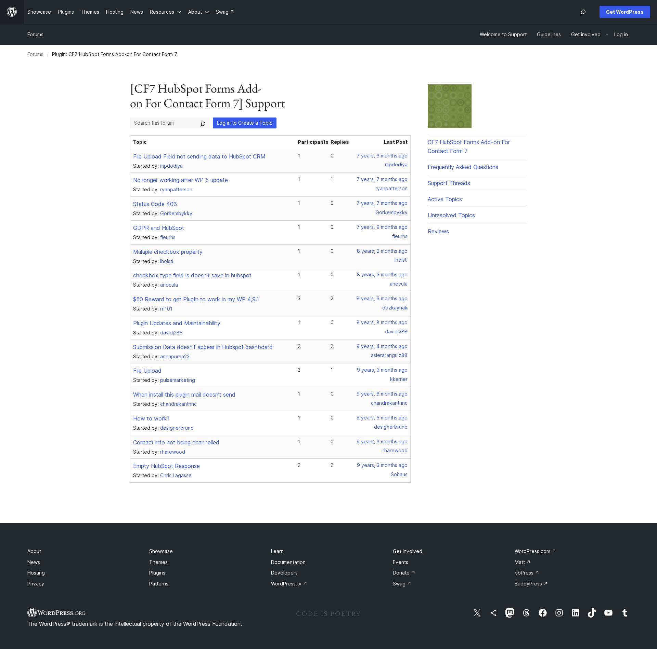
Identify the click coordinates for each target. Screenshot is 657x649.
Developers (284, 573)
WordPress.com (535, 551)
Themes (158, 562)
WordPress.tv (289, 583)
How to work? (151, 418)
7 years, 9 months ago (382, 227)
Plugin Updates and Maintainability (176, 323)
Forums (35, 34)
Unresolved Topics (451, 215)
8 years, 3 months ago (382, 274)
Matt (523, 562)
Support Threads (449, 183)
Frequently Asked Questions (463, 167)
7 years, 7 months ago (382, 179)
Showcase (161, 551)
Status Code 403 (155, 204)
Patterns (158, 583)
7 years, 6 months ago (382, 155)
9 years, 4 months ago (382, 346)
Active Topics (445, 199)
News (33, 562)
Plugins (157, 573)
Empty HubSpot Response (166, 465)
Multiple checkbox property (168, 251)
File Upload (147, 370)
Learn (277, 551)
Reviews (438, 231)
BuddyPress (531, 583)
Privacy (35, 583)
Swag (402, 583)
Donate (404, 573)
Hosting (36, 573)
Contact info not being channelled (176, 442)
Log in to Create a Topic (244, 123)
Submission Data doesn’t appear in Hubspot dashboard (203, 347)
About (34, 551)
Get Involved (407, 551)
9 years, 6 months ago (382, 394)
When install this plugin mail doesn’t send (184, 394)
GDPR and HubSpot (158, 227)
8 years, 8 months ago (382, 322)
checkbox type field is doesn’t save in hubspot (192, 275)
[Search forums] (202, 123)
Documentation (288, 562)
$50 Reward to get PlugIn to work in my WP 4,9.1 (196, 299)
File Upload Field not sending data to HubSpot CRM (199, 156)
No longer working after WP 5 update (180, 180)
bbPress (527, 573)
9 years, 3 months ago (382, 370)
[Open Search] (583, 12)
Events (400, 562)
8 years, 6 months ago (382, 298)
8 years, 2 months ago (382, 251)
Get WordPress (625, 12)
